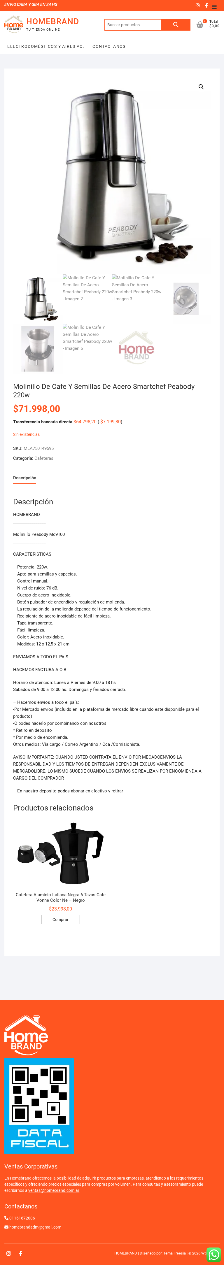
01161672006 (22, 1218)
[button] (201, 87)
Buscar (175, 25)
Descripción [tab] (24, 477)
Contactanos (108, 46)
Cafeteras (43, 458)
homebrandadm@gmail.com (35, 1227)
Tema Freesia (174, 1253)
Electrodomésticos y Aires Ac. (45, 46)
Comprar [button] (60, 919)
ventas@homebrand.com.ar (53, 1190)
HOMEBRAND (52, 21)
